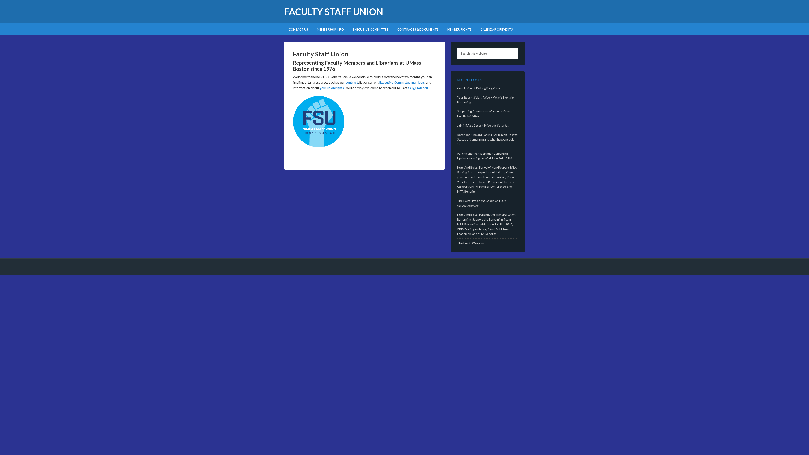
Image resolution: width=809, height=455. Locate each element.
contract (352, 82)
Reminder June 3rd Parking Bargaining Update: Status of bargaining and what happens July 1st (487, 139)
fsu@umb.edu (418, 88)
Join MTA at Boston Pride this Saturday (483, 125)
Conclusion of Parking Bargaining (478, 88)
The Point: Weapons (471, 243)
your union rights (332, 88)
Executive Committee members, (402, 82)
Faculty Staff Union (333, 11)
